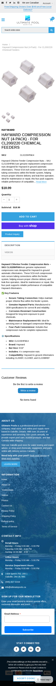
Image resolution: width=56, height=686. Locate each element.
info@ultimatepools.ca (15, 587)
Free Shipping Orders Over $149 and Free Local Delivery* (28, 8)
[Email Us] (2, 2)
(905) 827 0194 (12, 582)
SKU (3, 155)
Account (46, 3)
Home (5, 44)
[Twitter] (10, 2)
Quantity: (6, 194)
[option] (28, 81)
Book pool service (38, 455)
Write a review (28, 390)
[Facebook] (6, 2)
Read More (41, 182)
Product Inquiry (12, 234)
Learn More (11, 464)
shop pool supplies (10, 458)
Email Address (12, 613)
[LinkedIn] (14, 2)
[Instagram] (18, 2)
